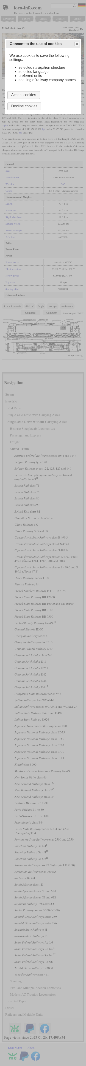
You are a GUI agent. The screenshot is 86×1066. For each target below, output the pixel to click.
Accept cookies (23, 95)
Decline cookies (24, 106)
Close (76, 44)
